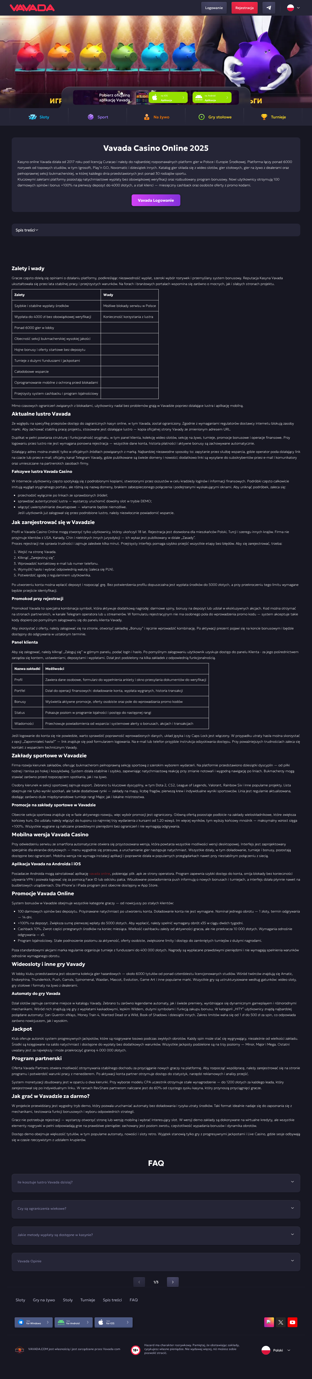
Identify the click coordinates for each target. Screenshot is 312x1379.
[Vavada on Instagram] (269, 1322)
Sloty (20, 1299)
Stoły (68, 1299)
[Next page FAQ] (173, 1282)
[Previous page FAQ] (139, 1282)
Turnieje (87, 1299)
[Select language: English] (293, 8)
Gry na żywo (44, 1299)
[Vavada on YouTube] (292, 1322)
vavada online (99, 873)
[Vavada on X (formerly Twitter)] (281, 1322)
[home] (32, 7)
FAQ (134, 1299)
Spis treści (112, 1299)
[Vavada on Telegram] (269, 8)
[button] (306, 62)
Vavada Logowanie (156, 200)
